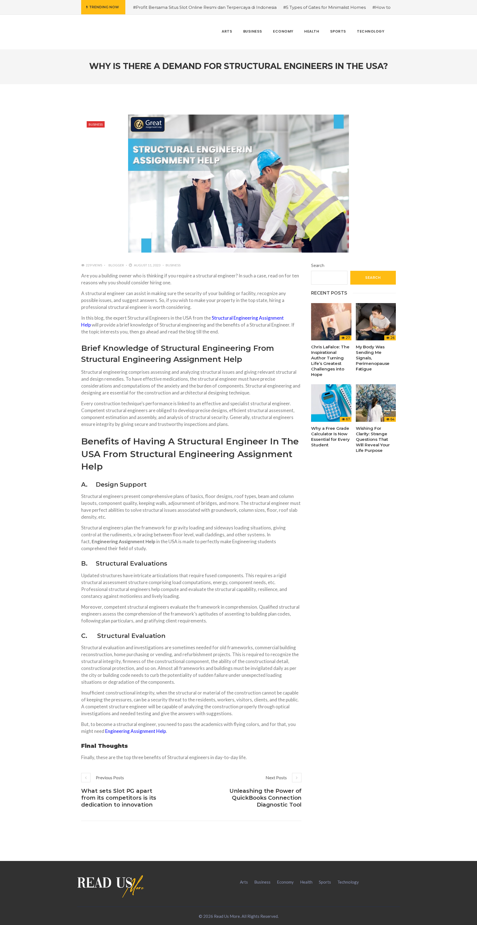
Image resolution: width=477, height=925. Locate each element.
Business (96, 124)
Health (306, 881)
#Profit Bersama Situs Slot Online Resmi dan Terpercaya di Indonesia (205, 7)
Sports (325, 881)
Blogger (116, 265)
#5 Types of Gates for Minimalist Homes (324, 7)
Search (317, 265)
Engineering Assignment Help (135, 731)
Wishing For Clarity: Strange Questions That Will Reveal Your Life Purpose (373, 439)
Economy (285, 881)
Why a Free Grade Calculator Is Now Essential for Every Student (330, 436)
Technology (348, 881)
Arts (244, 881)
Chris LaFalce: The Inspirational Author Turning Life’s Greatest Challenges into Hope (330, 360)
